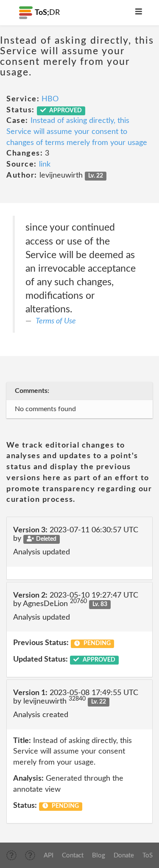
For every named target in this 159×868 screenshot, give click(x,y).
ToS (147, 855)
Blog (98, 855)
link (44, 164)
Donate (124, 855)
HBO (50, 99)
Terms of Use (56, 321)
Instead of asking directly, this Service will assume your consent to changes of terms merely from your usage (76, 131)
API (48, 855)
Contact (73, 855)
